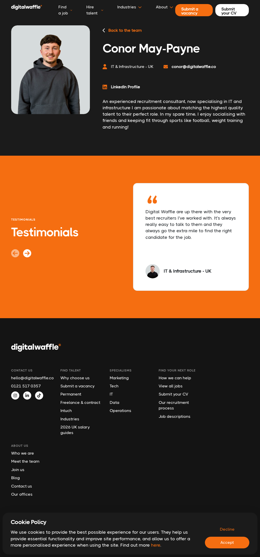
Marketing (119, 377)
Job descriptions (174, 416)
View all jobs (171, 386)
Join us (17, 469)
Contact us (21, 486)
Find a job (63, 10)
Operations (120, 410)
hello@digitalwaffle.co (32, 377)
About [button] (162, 7)
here (155, 545)
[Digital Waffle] (26, 10)
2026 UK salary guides (75, 430)
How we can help (175, 377)
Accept (227, 542)
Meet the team (25, 461)
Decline (227, 529)
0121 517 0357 (26, 386)
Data (114, 402)
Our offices (21, 494)
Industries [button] (126, 7)
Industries (69, 419)
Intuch (66, 410)
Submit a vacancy (77, 386)
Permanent (70, 394)
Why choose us (75, 377)
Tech (114, 386)
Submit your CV (173, 394)
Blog (15, 477)
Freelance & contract (80, 402)
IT (111, 394)
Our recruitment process (174, 405)
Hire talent (92, 10)
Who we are (22, 453)
